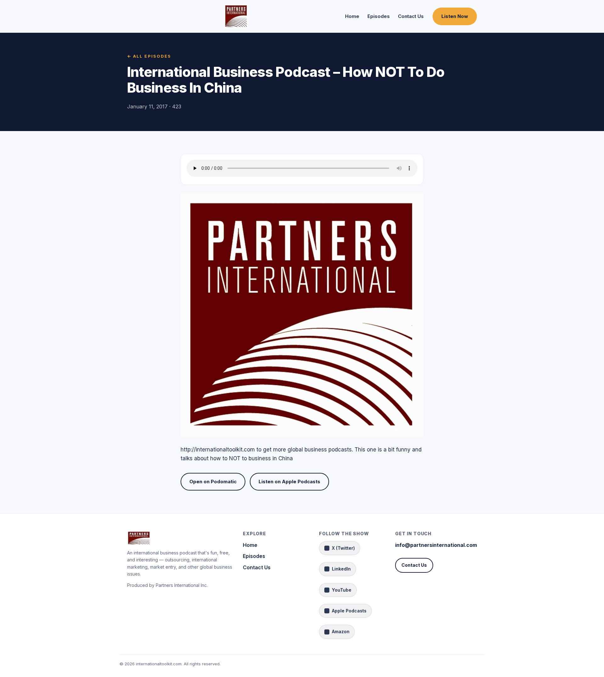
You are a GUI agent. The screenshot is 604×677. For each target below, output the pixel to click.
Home (352, 16)
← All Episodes (149, 56)
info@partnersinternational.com (436, 545)
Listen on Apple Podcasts (289, 482)
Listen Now (454, 16)
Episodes (378, 16)
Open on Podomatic (213, 482)
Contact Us (411, 16)
